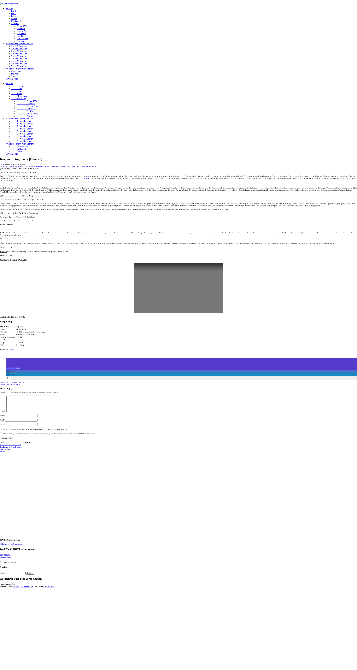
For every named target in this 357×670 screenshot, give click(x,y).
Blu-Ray (15, 11)
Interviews (15, 74)
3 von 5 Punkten (18, 56)
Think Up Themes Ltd (23, 586)
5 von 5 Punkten (18, 66)
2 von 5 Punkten (18, 51)
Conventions (16, 71)
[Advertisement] (18, 494)
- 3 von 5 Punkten (21, 131)
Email (2, 420)
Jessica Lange (80, 166)
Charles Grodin (55, 166)
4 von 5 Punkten (18, 61)
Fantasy (63, 166)
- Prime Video (27, 113)
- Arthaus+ (26, 103)
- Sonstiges (26, 116)
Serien (14, 18)
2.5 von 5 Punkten (19, 53)
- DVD (16, 88)
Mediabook (16, 21)
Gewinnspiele (12, 79)
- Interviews (18, 149)
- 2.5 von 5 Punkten (22, 129)
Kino (13, 16)
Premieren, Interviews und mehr (20, 69)
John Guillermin (91, 166)
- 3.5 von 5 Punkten (22, 134)
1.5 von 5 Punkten (19, 48)
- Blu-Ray (17, 86)
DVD (13, 13)
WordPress (50, 586)
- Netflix (25, 111)
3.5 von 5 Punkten (19, 58)
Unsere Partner (5, 449)
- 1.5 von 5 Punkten (22, 124)
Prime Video (22, 38)
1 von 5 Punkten (18, 46)
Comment (3, 411)
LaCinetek (21, 33)
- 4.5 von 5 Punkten (22, 139)
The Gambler (84, 178)
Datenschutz (5, 557)
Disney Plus (22, 31)
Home (2, 164)
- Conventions (19, 146)
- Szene (16, 151)
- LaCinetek (26, 108)
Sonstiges (21, 41)
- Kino (16, 91)
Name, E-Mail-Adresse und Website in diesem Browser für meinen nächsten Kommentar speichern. (36, 429)
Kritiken (9, 8)
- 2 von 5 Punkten (21, 126)
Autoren (2, 451)
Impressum (5, 555)
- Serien (16, 93)
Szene (13, 76)
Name (2, 416)
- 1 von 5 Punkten (21, 121)
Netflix (20, 36)
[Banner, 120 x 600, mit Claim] (11, 544)
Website (2, 425)
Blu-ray (20, 166)
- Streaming (18, 98)
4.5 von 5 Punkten (19, 64)
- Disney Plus (27, 106)
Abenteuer (39, 166)
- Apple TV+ (27, 101)
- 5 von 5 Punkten (21, 141)
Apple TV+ (22, 26)
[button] (13, 368)
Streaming (15, 23)
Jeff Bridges (71, 166)
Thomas (5, 166)
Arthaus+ (21, 28)
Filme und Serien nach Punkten (19, 43)
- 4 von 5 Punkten (21, 136)
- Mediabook (19, 96)
